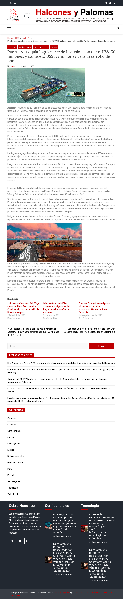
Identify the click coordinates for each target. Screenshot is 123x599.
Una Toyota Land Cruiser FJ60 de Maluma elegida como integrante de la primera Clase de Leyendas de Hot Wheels (61, 363)
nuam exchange (15, 462)
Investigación (14, 443)
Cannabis (12, 418)
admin (12, 66)
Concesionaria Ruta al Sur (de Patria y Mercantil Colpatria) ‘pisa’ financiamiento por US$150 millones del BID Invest (33, 332)
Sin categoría (14, 481)
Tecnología (13, 488)
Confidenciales (25, 47)
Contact (13, 3)
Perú (10, 469)
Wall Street (13, 494)
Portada (54, 47)
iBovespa (12, 437)
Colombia (12, 47)
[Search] (118, 28)
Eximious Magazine (62, 593)
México (11, 450)
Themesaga (15, 595)
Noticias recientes (40, 47)
